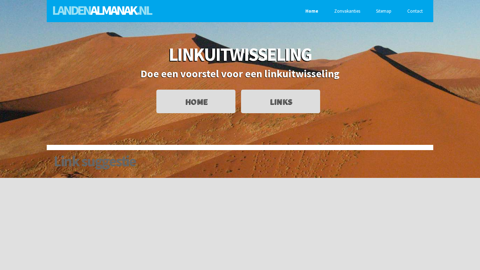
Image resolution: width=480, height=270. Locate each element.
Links (281, 101)
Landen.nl (101, 10)
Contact (415, 11)
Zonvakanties (347, 11)
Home (311, 11)
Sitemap (383, 11)
